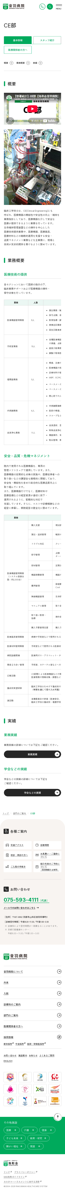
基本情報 (18, 40)
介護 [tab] (26, 1130)
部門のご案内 (11, 1015)
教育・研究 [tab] (36, 1138)
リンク (7, 1172)
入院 (6, 993)
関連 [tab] (32, 1146)
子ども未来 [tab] (12, 1138)
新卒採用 (8, 1043)
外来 (6, 982)
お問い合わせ (10, 1055)
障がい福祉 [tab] (12, 1146)
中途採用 (19, 1043)
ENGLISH (8, 1060)
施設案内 (22, 1055)
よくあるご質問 (46, 1055)
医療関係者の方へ (17, 50)
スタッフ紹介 (47, 40)
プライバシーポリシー (24, 1172)
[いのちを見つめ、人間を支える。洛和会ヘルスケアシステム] (11, 1163)
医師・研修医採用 (35, 1043)
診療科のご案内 (12, 1004)
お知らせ (33, 1055)
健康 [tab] (44, 1130)
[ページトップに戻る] (58, 1117)
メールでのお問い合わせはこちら (19, 907)
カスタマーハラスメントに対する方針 (22, 1181)
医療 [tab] (8, 1130)
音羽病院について (13, 971)
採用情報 (8, 1037)
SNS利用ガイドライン (14, 1176)
